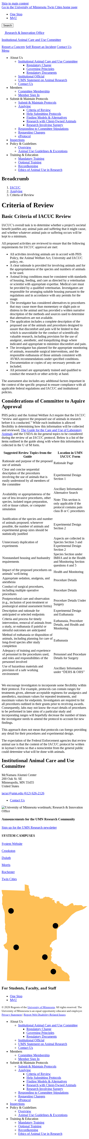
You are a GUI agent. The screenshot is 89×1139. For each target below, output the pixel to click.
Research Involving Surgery (44, 1089)
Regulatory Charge (38, 1029)
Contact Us (64, 47)
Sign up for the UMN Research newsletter (29, 827)
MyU (13, 18)
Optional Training (29, 1126)
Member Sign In (29, 1059)
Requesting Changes (31, 1096)
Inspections (17, 1104)
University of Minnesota (41, 1007)
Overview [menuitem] (24, 147)
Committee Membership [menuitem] (34, 91)
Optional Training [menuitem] (29, 162)
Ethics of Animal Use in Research (40, 1133)
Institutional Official (31, 1040)
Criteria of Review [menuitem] (38, 110)
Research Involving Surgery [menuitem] (44, 125)
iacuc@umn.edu (12, 793)
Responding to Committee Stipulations (43, 1092)
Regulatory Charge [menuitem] (38, 65)
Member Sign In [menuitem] (29, 95)
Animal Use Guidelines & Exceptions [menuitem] (42, 151)
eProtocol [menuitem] (24, 136)
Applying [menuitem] (24, 106)
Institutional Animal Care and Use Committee (31, 40)
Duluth (6, 858)
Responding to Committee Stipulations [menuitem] (43, 128)
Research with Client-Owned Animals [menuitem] (51, 121)
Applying (16, 191)
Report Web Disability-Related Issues (45, 1014)
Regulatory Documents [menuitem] (41, 72)
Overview (24, 1111)
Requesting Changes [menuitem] (31, 132)
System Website (12, 843)
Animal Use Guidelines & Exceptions (42, 1115)
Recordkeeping (28, 1130)
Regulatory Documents (41, 1036)
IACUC (15, 187)
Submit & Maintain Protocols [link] (29, 99)
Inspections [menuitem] (17, 140)
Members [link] (16, 87)
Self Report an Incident (41, 47)
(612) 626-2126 (34, 793)
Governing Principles (40, 1033)
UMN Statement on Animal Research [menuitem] (42, 80)
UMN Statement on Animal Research (42, 1044)
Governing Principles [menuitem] (40, 69)
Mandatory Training (31, 1122)
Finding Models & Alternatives (46, 1081)
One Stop (16, 14)
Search (7, 25)
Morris (6, 865)
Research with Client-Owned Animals (51, 1085)
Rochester (8, 872)
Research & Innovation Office (24, 32)
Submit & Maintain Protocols (37, 1066)
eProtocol (24, 1100)
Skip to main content (15, 3)
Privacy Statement (12, 1014)
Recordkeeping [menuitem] (28, 166)
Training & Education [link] (24, 155)
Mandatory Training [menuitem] (31, 158)
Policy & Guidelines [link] (23, 143)
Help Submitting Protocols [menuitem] (43, 113)
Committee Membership (34, 1055)
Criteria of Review (38, 1074)
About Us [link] (16, 57)
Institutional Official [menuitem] (31, 76)
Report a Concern (13, 47)
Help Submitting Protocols (43, 1077)
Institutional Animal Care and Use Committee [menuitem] (48, 61)
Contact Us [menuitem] (25, 84)
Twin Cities (9, 879)
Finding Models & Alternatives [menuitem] (46, 117)
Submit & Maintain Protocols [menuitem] (37, 102)
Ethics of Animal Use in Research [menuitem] (40, 170)
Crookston (8, 851)
